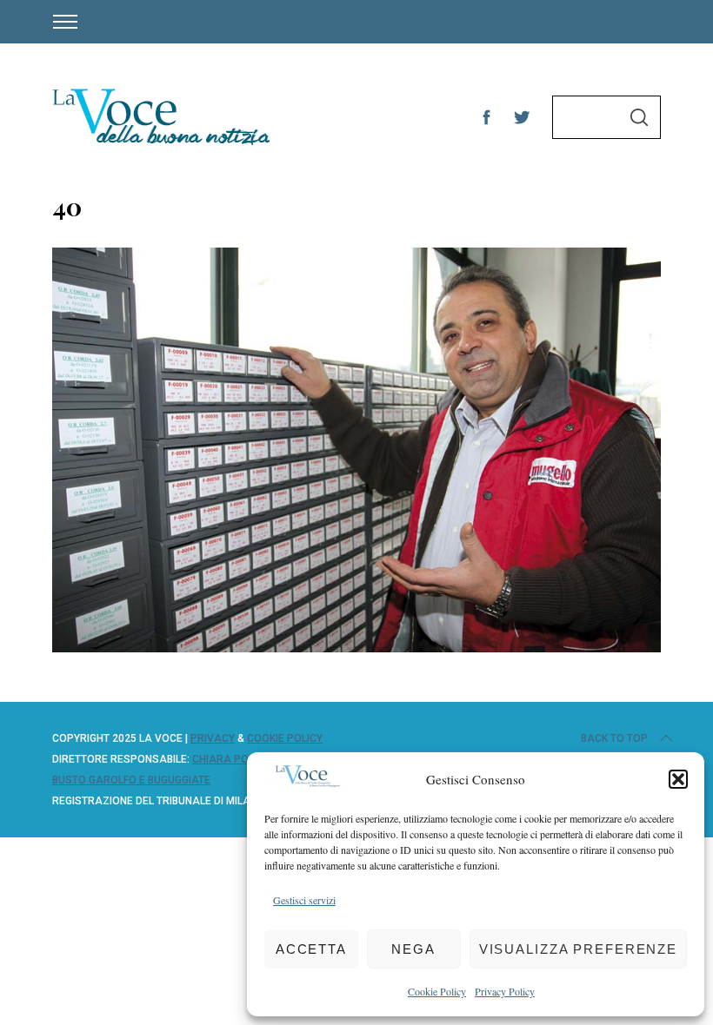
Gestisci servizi (304, 900)
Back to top (614, 738)
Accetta (311, 949)
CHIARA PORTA (230, 759)
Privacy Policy (505, 991)
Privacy (212, 738)
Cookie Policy (437, 991)
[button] (678, 779)
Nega (413, 949)
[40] (356, 646)
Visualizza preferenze (578, 949)
